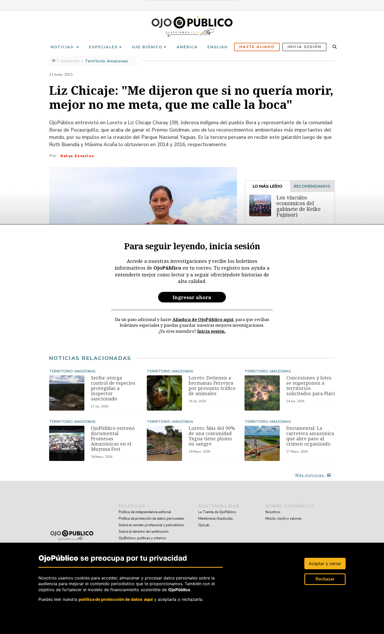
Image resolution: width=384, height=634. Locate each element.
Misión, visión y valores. (283, 518)
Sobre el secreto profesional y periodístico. (152, 525)
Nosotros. (273, 512)
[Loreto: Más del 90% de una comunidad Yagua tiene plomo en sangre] (164, 443)
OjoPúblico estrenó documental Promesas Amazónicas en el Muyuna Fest (113, 438)
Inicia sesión (304, 46)
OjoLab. (204, 525)
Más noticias (310, 475)
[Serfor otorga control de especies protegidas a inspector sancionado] (66, 393)
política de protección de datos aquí (116, 599)
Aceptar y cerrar (325, 563)
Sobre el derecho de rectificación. (144, 531)
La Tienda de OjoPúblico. (217, 512)
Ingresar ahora (192, 297)
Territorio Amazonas (72, 371)
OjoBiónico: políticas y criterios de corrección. (142, 541)
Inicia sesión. (211, 331)
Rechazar (325, 579)
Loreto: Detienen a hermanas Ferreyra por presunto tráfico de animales (212, 385)
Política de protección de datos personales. (152, 518)
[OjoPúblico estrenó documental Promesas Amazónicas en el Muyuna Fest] (66, 443)
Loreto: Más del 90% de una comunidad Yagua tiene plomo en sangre (212, 436)
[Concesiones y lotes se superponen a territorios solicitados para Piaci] (262, 393)
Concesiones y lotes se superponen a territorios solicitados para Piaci (310, 385)
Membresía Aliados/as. (216, 518)
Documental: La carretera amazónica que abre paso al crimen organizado (310, 436)
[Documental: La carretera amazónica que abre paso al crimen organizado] (262, 443)
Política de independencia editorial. (145, 512)
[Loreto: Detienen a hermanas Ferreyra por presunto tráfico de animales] (164, 393)
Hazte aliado (257, 46)
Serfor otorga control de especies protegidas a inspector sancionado (113, 388)
